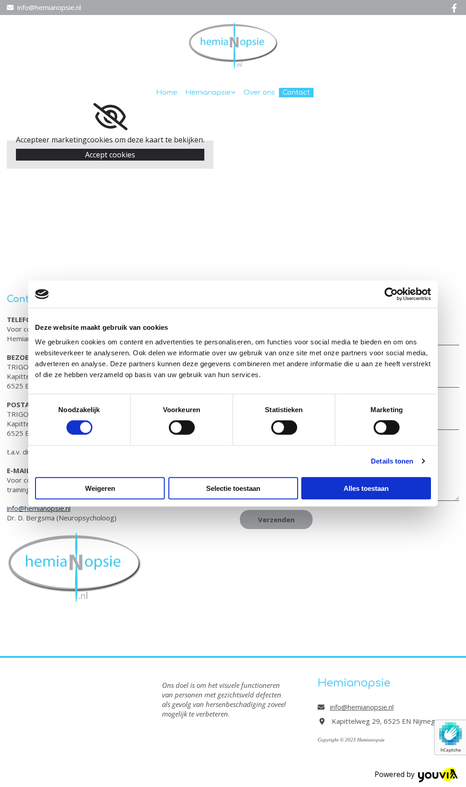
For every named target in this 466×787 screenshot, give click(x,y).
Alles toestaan (366, 488)
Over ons (259, 92)
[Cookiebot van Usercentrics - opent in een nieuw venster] (391, 294)
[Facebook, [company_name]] (454, 7)
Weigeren (100, 488)
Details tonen (392, 461)
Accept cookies (110, 155)
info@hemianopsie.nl (49, 7)
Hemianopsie (208, 92)
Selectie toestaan (233, 488)
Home (166, 92)
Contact (296, 92)
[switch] (182, 427)
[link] (211, 92)
